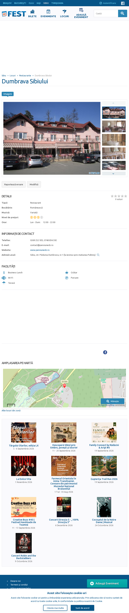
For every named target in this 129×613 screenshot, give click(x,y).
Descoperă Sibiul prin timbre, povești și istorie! (63, 446)
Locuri (13, 75)
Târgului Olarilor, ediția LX (23, 445)
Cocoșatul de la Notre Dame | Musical (104, 521)
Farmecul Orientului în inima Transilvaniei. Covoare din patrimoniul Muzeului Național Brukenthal (63, 483)
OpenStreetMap (107, 405)
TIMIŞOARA (57, 3)
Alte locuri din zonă (11, 410)
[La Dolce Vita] (23, 466)
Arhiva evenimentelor (20, 588)
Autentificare (109, 3)
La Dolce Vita (23, 479)
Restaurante (25, 75)
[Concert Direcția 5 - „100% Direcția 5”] (63, 507)
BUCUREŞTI (20, 3)
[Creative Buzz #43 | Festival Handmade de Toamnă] (23, 507)
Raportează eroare (13, 184)
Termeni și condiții (19, 585)
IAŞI (39, 3)
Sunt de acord (82, 608)
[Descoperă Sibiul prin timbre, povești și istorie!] (63, 432)
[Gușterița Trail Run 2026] (104, 466)
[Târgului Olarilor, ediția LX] (23, 432)
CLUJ (31, 3)
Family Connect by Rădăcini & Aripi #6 (104, 446)
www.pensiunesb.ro (40, 250)
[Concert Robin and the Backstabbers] (23, 543)
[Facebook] (105, 352)
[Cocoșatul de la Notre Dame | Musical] (104, 507)
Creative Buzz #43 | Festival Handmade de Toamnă (23, 522)
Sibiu (4, 75)
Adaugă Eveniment (107, 583)
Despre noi (15, 581)
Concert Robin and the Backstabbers (23, 557)
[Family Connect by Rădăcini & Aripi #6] (104, 432)
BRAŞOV (7, 3)
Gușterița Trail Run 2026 (104, 479)
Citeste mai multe (55, 608)
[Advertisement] (64, 45)
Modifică (34, 184)
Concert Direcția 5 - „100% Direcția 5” (64, 521)
